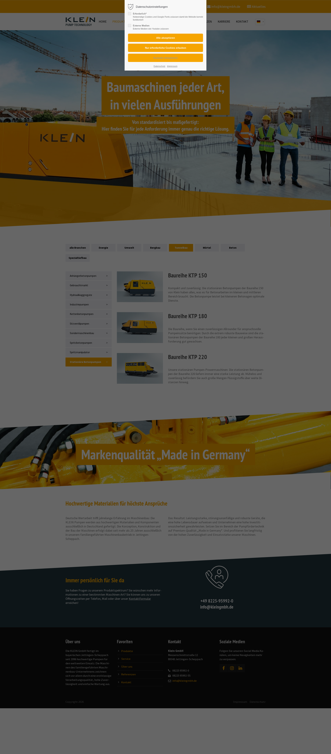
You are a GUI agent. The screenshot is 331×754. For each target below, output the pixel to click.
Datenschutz (159, 66)
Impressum (172, 66)
